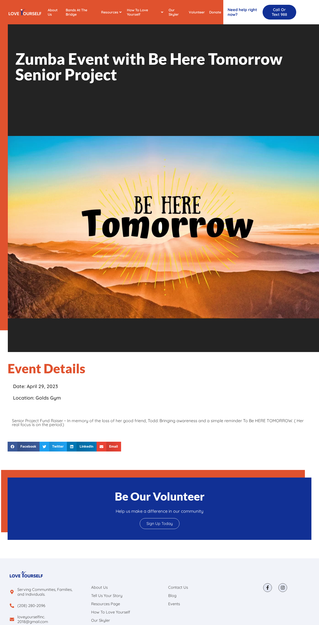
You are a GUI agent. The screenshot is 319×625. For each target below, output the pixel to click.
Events (174, 603)
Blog (172, 595)
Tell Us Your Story (106, 595)
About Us (53, 12)
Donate (215, 12)
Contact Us (178, 587)
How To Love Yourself (137, 12)
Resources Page (105, 603)
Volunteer (197, 12)
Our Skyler (174, 12)
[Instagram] (282, 587)
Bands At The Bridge (76, 12)
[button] (23, 446)
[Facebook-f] (267, 587)
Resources (109, 12)
